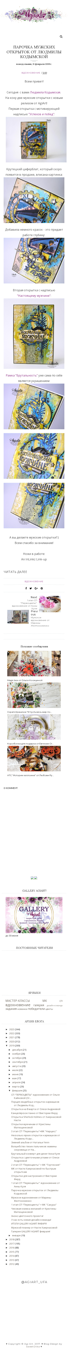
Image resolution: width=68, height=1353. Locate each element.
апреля (16, 1082)
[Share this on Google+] (36, 588)
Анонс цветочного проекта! (27, 1216)
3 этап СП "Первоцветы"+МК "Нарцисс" (34, 1131)
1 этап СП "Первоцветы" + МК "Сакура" (34, 1204)
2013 (12, 1260)
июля (15, 1070)
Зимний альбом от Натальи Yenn (30, 1142)
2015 (12, 1251)
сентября (17, 1062)
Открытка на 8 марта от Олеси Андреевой (35, 1109)
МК (44, 1001)
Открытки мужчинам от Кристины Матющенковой (31, 1126)
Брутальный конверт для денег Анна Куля (35, 1153)
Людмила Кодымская (45, 92)
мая (14, 1078)
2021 (12, 1037)
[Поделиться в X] (30, 588)
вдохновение (31, 73)
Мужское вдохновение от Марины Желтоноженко (31, 1199)
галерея (38, 1005)
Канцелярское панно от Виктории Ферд (34, 1113)
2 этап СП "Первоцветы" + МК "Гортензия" (35, 1164)
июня (15, 1074)
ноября (16, 1053)
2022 (12, 1033)
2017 (12, 1243)
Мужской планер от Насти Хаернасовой (34, 1227)
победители (36, 1009)
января (16, 1235)
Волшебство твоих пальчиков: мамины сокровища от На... (34, 1148)
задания (11, 1009)
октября (17, 1058)
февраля (17, 1090)
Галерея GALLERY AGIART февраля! (30, 1231)
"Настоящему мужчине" (34, 296)
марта (16, 1086)
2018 (12, 1239)
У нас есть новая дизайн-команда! (31, 1219)
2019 (12, 1045)
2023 (12, 1029)
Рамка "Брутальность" (22, 375)
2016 (12, 1247)
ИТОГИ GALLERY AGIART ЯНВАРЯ (29, 1223)
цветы (49, 1009)
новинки (22, 1009)
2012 (12, 1264)
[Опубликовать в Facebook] (26, 588)
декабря (17, 1049)
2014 (12, 1255)
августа (17, 1066)
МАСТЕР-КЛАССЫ (17, 1001)
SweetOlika (33, 1346)
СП (61, 1001)
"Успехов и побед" (41, 114)
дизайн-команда (55, 1005)
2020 (12, 1041)
